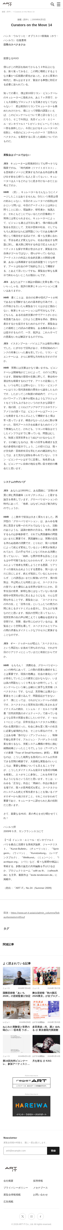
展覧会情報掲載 (12, 1194)
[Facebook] (40, 1216)
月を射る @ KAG (41, 1060)
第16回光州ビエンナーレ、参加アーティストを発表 (16, 1062)
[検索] (52, 4)
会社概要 (8, 1180)
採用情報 (38, 1180)
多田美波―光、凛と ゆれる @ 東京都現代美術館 (46, 1028)
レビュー (6, 1022)
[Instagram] (31, 1216)
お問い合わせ (40, 1194)
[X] (22, 1216)
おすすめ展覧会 (38, 1022)
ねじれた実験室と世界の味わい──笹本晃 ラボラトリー (16, 1028)
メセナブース (40, 1187)
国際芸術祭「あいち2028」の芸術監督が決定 (16, 994)
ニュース (6, 988)
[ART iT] (31, 1169)
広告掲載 (8, 1201)
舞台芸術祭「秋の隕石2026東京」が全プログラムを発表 (46, 994)
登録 (53, 1151)
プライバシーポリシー (16, 1187)
